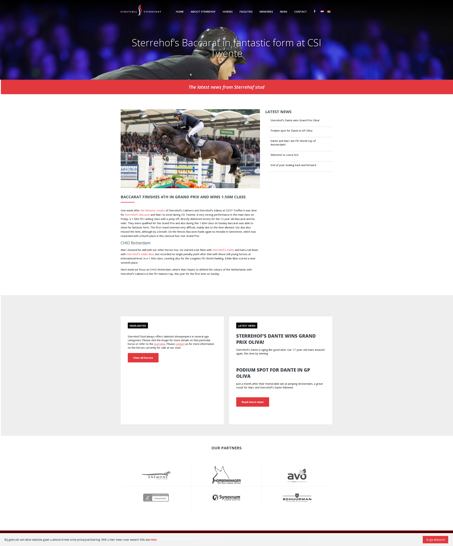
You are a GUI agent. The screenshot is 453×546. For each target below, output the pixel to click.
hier (154, 540)
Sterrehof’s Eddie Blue (140, 254)
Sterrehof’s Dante (223, 250)
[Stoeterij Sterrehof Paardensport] (141, 9)
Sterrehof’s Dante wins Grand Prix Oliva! (295, 120)
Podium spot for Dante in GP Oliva (291, 130)
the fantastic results (153, 210)
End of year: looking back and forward (293, 165)
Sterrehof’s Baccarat (137, 214)
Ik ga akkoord (435, 540)
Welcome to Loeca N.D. (285, 155)
